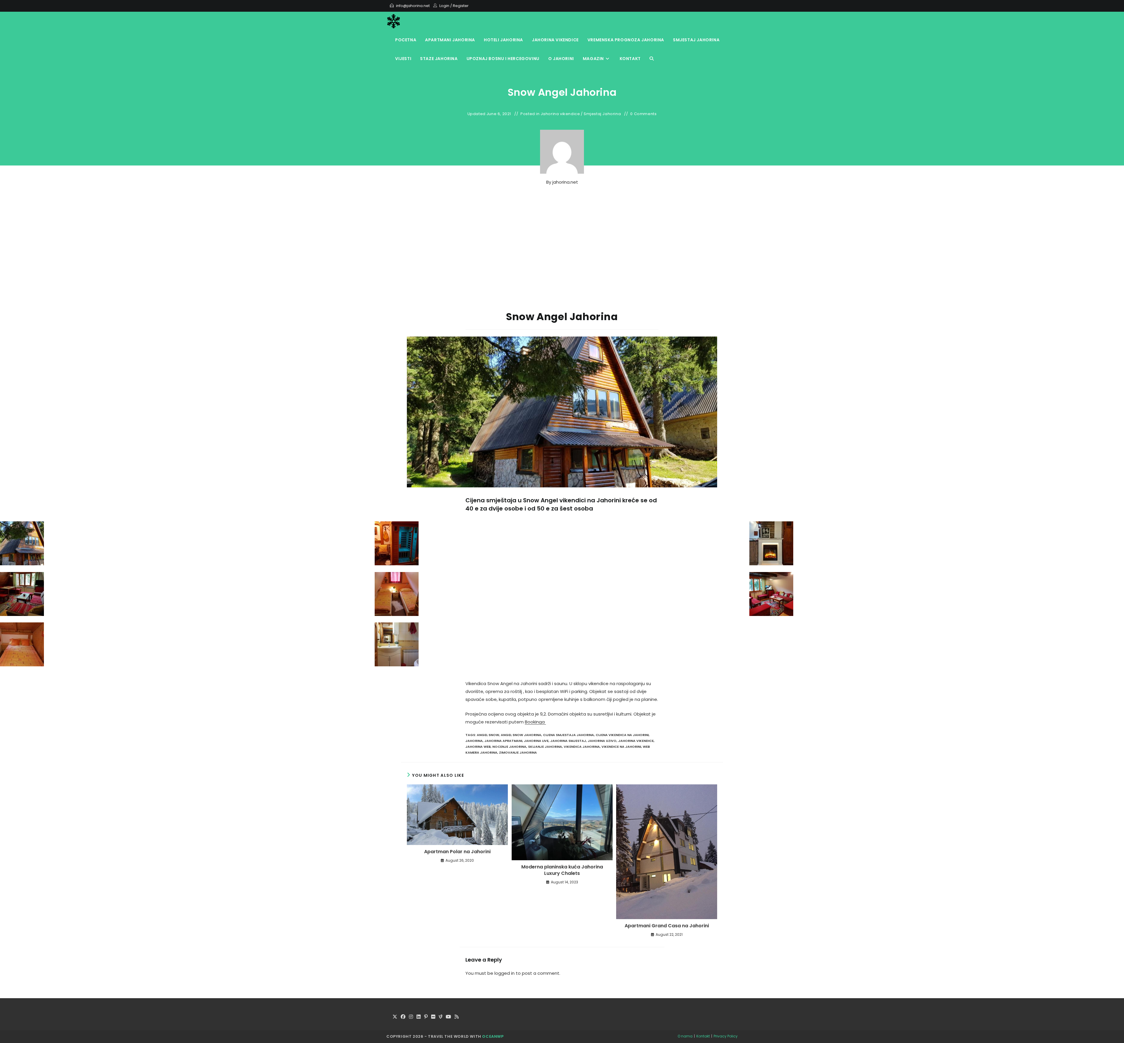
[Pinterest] (426, 1017)
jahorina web (478, 746)
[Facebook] (403, 1017)
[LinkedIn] (419, 1017)
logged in (504, 973)
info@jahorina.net (413, 5)
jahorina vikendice (636, 740)
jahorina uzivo (602, 740)
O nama (685, 1036)
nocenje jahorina (509, 746)
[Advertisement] (562, 259)
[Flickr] (433, 1017)
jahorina (474, 740)
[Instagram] (411, 1017)
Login (444, 5)
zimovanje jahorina (518, 752)
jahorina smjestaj (568, 740)
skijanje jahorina (545, 746)
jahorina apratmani (503, 740)
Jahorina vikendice (560, 114)
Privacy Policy (726, 1036)
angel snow (488, 735)
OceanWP (492, 1036)
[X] (395, 1017)
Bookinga (535, 722)
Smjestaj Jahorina (602, 114)
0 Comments (643, 114)
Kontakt (703, 1036)
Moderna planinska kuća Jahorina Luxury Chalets (562, 870)
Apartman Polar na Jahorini (457, 852)
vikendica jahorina (582, 746)
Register (461, 5)
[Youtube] (448, 1017)
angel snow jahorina (521, 735)
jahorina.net (565, 182)
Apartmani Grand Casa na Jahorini (667, 926)
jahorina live (536, 740)
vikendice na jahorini (621, 746)
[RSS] (457, 1017)
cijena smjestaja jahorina (568, 735)
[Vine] (440, 1017)
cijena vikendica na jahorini (622, 735)
